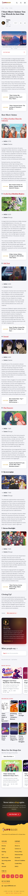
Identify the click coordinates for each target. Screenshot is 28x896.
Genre (3, 848)
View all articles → (9, 756)
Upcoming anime (6, 860)
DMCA (16, 866)
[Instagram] (3, 876)
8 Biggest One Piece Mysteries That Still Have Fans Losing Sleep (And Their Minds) (11, 682)
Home (3, 8)
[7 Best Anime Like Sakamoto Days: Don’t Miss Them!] (12, 766)
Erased (6, 336)
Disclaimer (17, 857)
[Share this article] (24, 23)
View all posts (7, 641)
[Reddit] (21, 876)
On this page (6, 52)
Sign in (5, 653)
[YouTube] (17, 876)
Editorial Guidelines (20, 860)
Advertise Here (19, 854)
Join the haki (13, 814)
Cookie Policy (18, 863)
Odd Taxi (6, 263)
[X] (8, 876)
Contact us (18, 848)
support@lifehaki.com (10, 885)
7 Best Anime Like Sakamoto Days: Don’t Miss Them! (10, 775)
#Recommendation (11, 613)
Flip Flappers (8, 408)
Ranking (4, 851)
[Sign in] (20, 2)
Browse (4, 845)
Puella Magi (13, 194)
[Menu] (24, 2)
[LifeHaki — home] (6, 2)
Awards (4, 866)
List (3, 854)
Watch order (5, 857)
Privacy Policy (18, 851)
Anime (10, 8)
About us (17, 845)
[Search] (16, 2)
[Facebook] (12, 876)
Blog (7, 8)
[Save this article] (20, 23)
